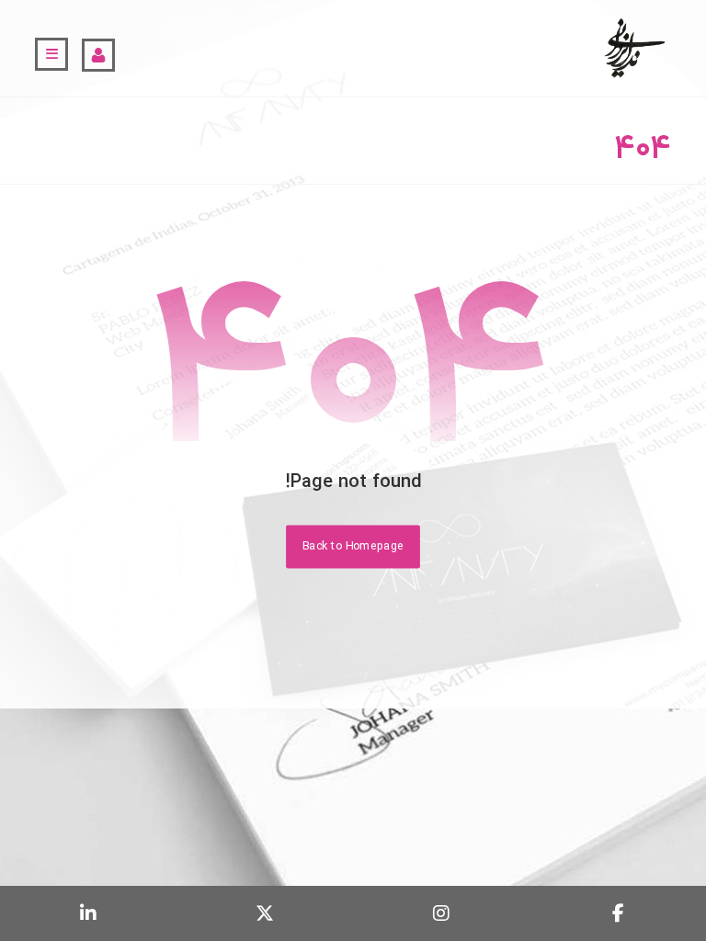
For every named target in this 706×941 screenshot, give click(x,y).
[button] (51, 54)
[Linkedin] (88, 913)
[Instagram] (441, 913)
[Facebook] (618, 913)
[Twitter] (264, 913)
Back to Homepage (353, 546)
